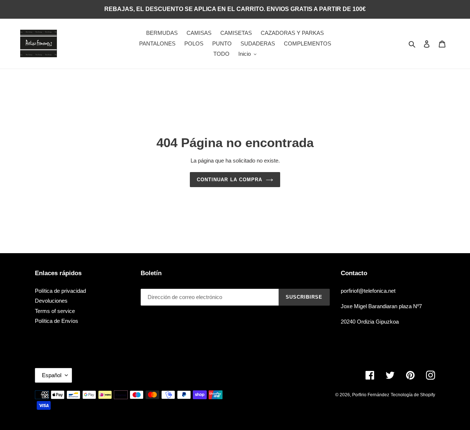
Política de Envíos (56, 321)
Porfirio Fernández (370, 394)
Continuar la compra (229, 179)
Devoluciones (51, 301)
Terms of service (55, 311)
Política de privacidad (60, 291)
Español (51, 375)
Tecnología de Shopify (413, 394)
